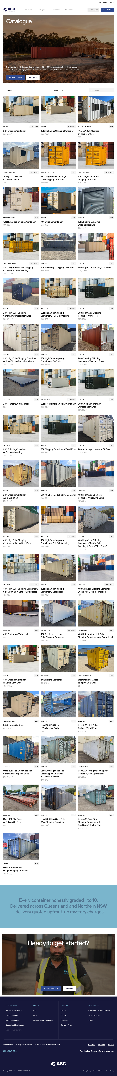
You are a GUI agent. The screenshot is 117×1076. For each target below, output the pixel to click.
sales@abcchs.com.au (24, 1044)
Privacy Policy (87, 1071)
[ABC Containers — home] (9, 10)
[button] (30, 10)
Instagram (101, 1044)
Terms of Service (98, 1071)
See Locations (10, 1051)
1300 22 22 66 (8, 1044)
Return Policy (110, 1071)
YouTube (111, 1044)
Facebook (91, 1044)
